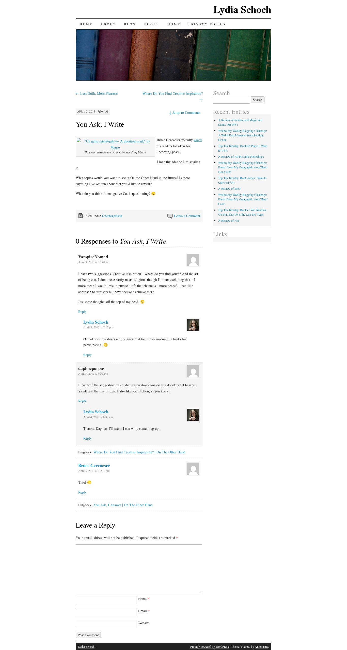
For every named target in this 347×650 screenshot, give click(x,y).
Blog (130, 24)
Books (152, 24)
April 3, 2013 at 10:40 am (93, 262)
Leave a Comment (187, 215)
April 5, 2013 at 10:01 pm (93, 471)
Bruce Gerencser (94, 465)
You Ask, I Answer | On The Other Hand (123, 504)
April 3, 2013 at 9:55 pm (93, 373)
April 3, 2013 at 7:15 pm (98, 327)
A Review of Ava (228, 220)
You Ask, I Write (100, 124)
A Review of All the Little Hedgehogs (241, 156)
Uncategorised (112, 215)
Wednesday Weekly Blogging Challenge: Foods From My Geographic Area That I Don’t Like (242, 167)
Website (143, 622)
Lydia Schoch (242, 9)
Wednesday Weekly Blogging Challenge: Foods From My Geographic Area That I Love (242, 199)
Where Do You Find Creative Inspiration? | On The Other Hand (139, 452)
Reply (82, 311)
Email (144, 610)
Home (86, 24)
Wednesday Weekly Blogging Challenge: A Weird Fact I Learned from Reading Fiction (242, 135)
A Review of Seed (229, 188)
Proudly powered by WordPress (209, 646)
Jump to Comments (184, 112)
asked (198, 139)
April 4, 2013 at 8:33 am (98, 417)
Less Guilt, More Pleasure (97, 93)
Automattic (261, 646)
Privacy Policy (207, 24)
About (108, 24)
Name (143, 598)
